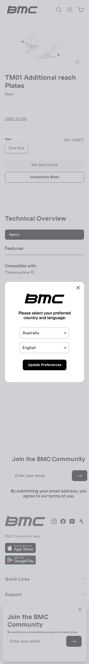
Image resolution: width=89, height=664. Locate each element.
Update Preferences (44, 365)
